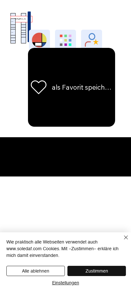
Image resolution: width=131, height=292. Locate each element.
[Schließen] (122, 241)
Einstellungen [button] (65, 282)
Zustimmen (97, 270)
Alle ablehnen (35, 270)
